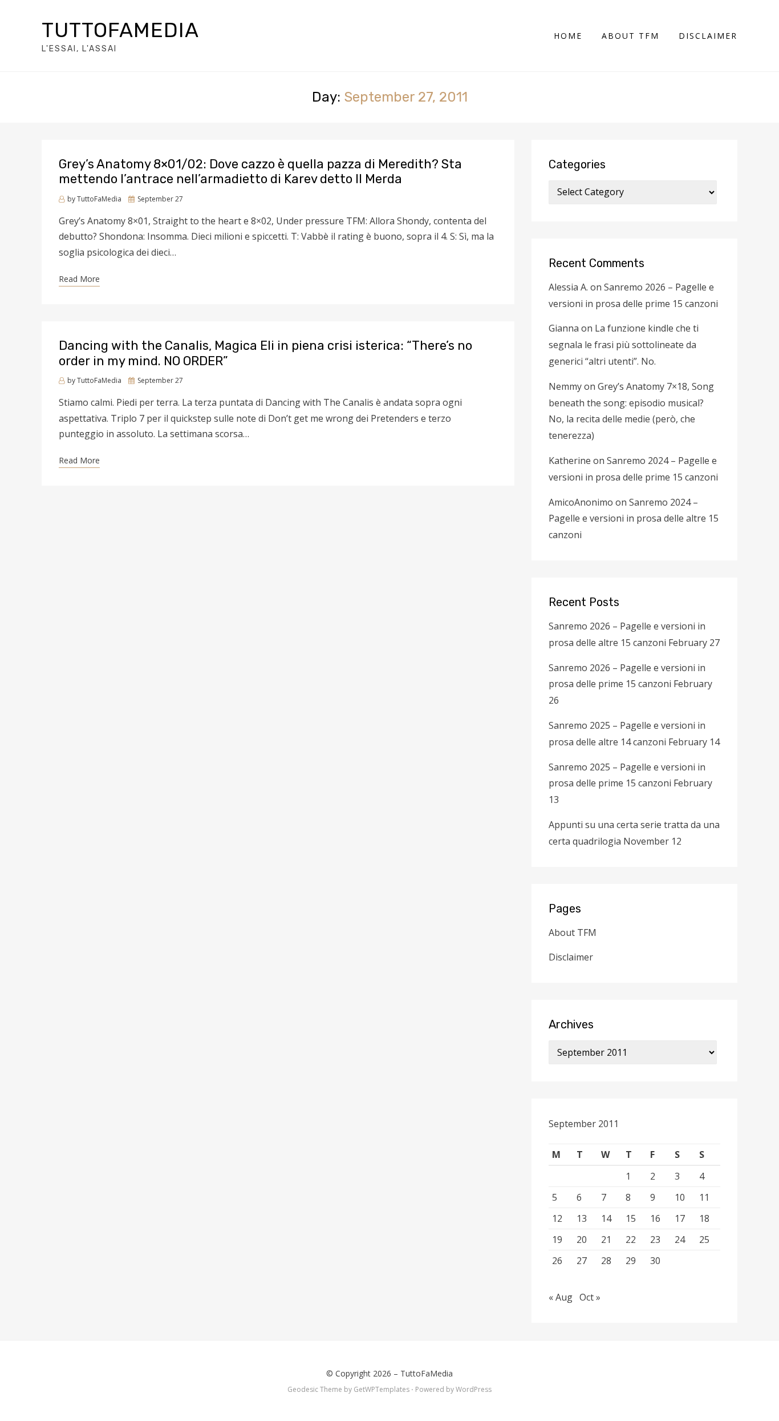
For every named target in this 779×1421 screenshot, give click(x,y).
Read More (79, 278)
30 (655, 1260)
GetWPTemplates (381, 1389)
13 (582, 1218)
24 (680, 1239)
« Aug (561, 1297)
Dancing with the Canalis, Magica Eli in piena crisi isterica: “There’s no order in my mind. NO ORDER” (265, 353)
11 (704, 1197)
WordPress (474, 1389)
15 (631, 1218)
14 (606, 1218)
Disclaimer (708, 35)
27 (582, 1260)
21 (606, 1239)
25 (704, 1239)
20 (582, 1239)
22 (631, 1239)
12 (557, 1218)
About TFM (630, 35)
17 (680, 1218)
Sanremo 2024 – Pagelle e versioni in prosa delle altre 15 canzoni (634, 519)
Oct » (590, 1297)
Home (568, 35)
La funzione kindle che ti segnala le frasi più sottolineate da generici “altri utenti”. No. (624, 345)
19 (557, 1239)
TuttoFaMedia (120, 30)
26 (557, 1260)
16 (655, 1218)
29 (631, 1260)
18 (704, 1218)
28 (606, 1260)
